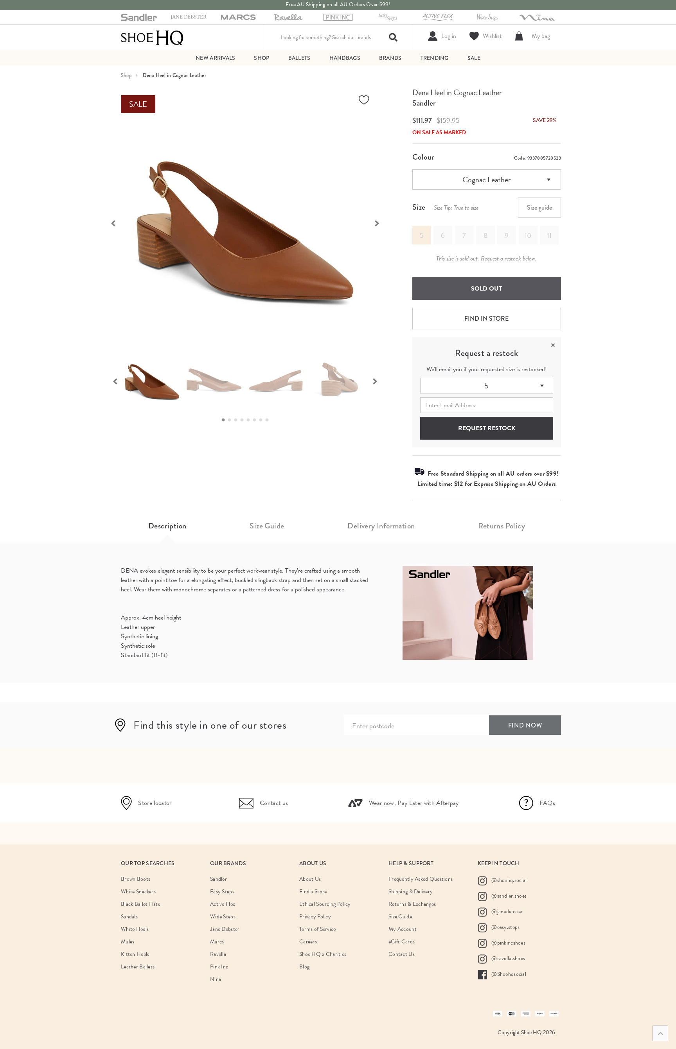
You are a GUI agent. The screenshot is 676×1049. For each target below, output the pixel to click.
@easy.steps (505, 927)
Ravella (218, 954)
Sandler (424, 103)
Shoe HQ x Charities (322, 954)
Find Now (525, 725)
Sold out (486, 288)
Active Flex (222, 904)
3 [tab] (238, 420)
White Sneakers (138, 891)
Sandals (129, 916)
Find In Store (486, 318)
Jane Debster (224, 929)
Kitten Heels (135, 954)
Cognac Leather (486, 179)
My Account (402, 929)
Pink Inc (219, 967)
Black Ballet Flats (140, 904)
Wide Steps (223, 916)
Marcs (217, 942)
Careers (308, 942)
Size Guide (267, 526)
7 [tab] (263, 420)
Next (381, 222)
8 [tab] (269, 420)
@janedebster (506, 911)
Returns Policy (501, 526)
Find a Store (313, 891)
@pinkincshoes (507, 943)
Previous (109, 222)
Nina (215, 979)
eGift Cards (401, 942)
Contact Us (401, 954)
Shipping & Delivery (410, 891)
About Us (310, 879)
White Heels (135, 929)
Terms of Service (317, 929)
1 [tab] (225, 420)
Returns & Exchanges (412, 904)
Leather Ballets (138, 967)
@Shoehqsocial (508, 974)
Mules (127, 942)
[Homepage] (152, 37)
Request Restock (486, 428)
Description (167, 526)
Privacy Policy (315, 916)
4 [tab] (244, 420)
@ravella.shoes (507, 958)
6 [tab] (257, 420)
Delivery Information (381, 526)
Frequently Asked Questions (420, 879)
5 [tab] (250, 420)
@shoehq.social (508, 880)
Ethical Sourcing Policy (325, 904)
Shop (126, 75)
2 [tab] (232, 420)
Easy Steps (222, 891)
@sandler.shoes (508, 896)
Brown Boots (135, 879)
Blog (304, 967)
